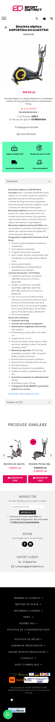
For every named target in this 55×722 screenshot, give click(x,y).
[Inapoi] (4, 27)
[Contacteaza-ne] (37, 18)
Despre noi (27, 623)
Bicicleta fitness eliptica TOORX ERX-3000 (40, 463)
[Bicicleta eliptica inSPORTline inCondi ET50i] (29, 64)
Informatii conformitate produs (23, 393)
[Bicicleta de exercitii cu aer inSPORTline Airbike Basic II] (15, 449)
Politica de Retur (27, 639)
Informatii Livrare (27, 610)
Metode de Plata (27, 604)
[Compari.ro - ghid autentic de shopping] (38, 710)
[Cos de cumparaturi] (44, 18)
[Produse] (4, 19)
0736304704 (29, 562)
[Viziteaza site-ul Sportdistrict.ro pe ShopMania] (16, 710)
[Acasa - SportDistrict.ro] (27, 8)
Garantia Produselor (27, 645)
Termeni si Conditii (27, 598)
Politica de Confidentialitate (25, 522)
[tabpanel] (29, 64)
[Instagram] (30, 544)
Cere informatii (27, 134)
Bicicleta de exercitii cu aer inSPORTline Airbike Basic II (15, 463)
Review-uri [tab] (15, 402)
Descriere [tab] (12, 181)
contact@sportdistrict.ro (29, 566)
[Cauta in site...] (51, 18)
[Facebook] (24, 544)
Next (50, 67)
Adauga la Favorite (27, 127)
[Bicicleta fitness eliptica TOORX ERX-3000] (40, 449)
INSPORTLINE (28, 34)
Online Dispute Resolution (27, 651)
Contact (27, 658)
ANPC (27, 617)
